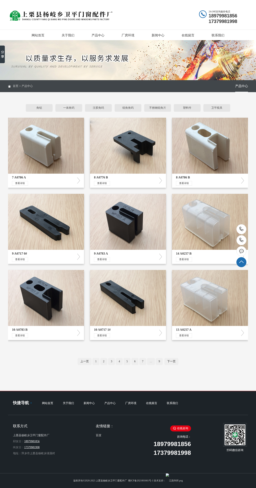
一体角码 (68, 107)
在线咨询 (182, 428)
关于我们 (68, 35)
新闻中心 (158, 35)
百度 (98, 435)
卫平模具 (216, 107)
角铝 (39, 107)
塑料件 (187, 107)
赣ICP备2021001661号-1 (140, 480)
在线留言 (188, 35)
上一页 (84, 361)
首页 (15, 86)
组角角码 (128, 107)
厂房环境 (128, 35)
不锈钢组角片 (157, 107)
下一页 (171, 361)
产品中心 (98, 35)
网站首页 (38, 35)
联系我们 (218, 35)
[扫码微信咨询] (241, 251)
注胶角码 (98, 107)
